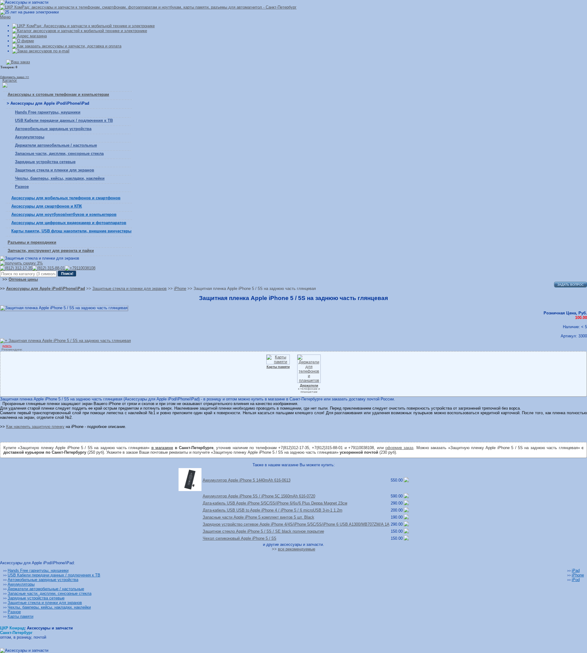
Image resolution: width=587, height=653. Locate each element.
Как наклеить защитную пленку (35, 426)
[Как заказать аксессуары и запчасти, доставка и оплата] (66, 45)
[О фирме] (23, 41)
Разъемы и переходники (32, 242)
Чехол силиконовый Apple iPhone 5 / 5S (239, 538)
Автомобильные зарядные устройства (53, 128)
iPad (576, 570)
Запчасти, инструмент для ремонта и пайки (51, 250)
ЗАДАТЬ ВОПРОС (570, 284)
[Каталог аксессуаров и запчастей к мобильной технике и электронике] (79, 30)
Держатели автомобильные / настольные (56, 145)
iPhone (578, 575)
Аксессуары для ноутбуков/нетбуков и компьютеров (63, 214)
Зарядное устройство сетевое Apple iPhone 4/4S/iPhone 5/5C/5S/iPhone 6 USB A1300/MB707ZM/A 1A (296, 524)
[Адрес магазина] (29, 35)
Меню (5, 17)
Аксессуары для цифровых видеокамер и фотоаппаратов (68, 222)
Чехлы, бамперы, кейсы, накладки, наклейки (60, 178)
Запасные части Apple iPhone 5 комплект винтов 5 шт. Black (258, 517)
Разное (22, 186)
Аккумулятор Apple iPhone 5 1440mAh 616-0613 (246, 480)
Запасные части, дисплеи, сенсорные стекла (59, 153)
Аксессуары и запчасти (50, 628)
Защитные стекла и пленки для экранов (54, 170)
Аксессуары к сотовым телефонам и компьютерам (58, 94)
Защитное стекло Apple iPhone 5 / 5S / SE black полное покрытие (263, 531)
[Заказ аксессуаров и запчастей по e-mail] (40, 51)
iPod (576, 579)
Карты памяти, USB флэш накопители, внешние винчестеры (71, 231)
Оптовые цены (23, 279)
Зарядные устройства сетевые (45, 161)
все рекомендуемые (296, 549)
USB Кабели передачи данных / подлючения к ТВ (64, 120)
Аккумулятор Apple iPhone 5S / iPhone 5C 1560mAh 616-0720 (259, 496)
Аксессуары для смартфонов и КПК (46, 206)
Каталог (9, 80)
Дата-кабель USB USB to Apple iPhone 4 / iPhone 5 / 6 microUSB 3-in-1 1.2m (272, 510)
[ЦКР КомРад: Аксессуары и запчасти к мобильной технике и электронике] (148, 7)
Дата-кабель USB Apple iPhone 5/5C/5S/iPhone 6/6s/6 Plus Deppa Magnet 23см (275, 503)
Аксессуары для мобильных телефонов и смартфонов (65, 198)
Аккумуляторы (29, 137)
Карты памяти (20, 616)
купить (7, 345)
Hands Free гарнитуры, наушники (47, 112)
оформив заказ (399, 447)
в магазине (162, 447)
